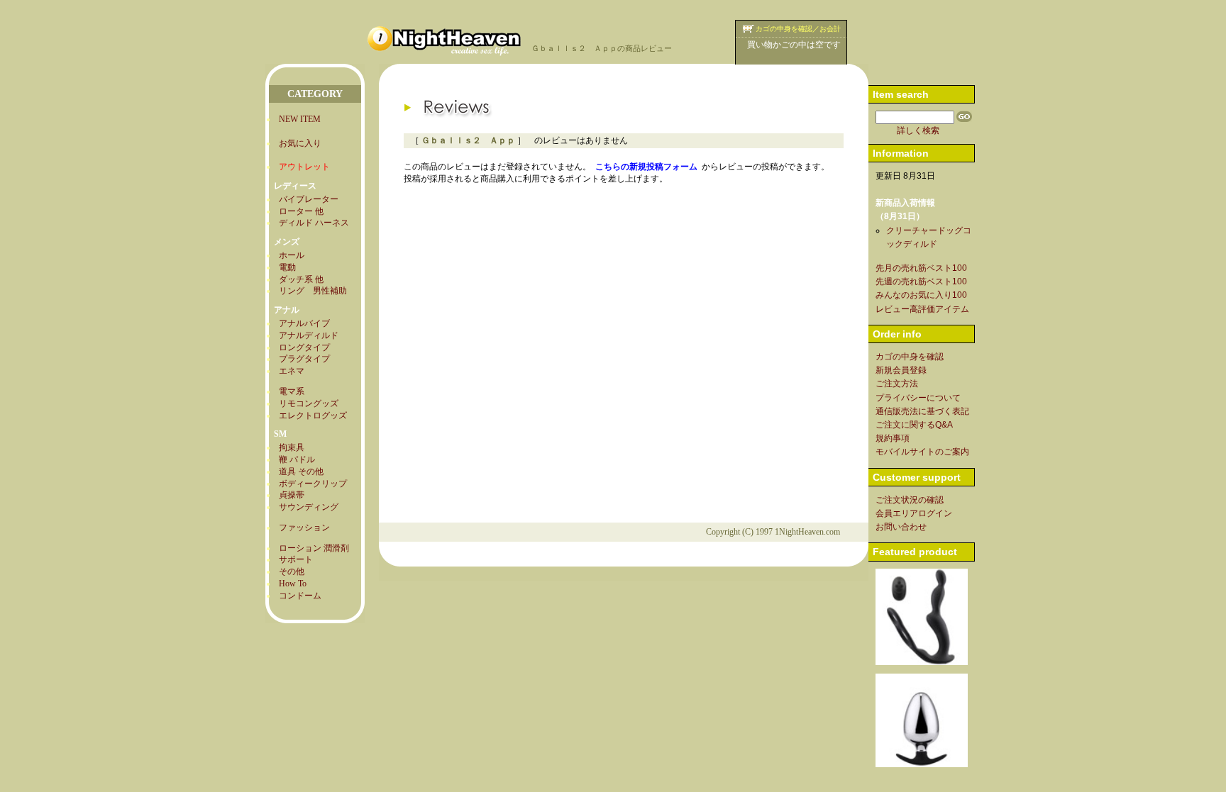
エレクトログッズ (313, 415)
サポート (296, 559)
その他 (291, 571)
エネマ (291, 371)
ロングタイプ (304, 347)
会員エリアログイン (914, 513)
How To (292, 584)
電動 (287, 267)
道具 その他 (301, 471)
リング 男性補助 (313, 291)
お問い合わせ (901, 527)
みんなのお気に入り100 (921, 295)
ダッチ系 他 (301, 279)
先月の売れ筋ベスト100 (921, 268)
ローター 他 (301, 211)
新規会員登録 (901, 370)
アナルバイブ (304, 323)
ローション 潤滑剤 (314, 548)
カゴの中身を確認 (910, 357)
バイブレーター (308, 199)
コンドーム (300, 596)
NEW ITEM (300, 119)
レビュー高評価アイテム (922, 309)
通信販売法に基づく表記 (922, 411)
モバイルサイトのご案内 (922, 452)
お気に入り (300, 143)
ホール (291, 255)
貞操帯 (291, 495)
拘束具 (291, 447)
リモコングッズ (308, 403)
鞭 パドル (297, 459)
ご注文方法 (897, 384)
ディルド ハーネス (314, 223)
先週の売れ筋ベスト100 (921, 281)
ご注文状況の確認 (910, 500)
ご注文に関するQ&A (914, 425)
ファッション (304, 527)
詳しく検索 (918, 130)
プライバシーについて (918, 398)
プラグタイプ (304, 359)
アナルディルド (308, 335)
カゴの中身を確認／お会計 (798, 29)
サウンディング (308, 507)
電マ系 (291, 391)
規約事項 (893, 438)
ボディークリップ (313, 484)
